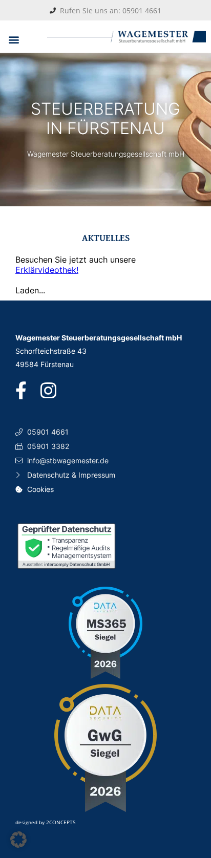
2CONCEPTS (60, 822)
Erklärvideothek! (46, 270)
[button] (13, 39)
